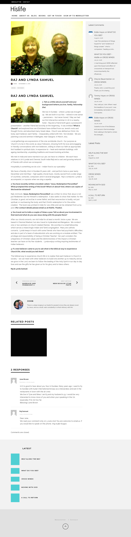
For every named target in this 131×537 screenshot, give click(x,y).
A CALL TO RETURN (97, 195)
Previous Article (29, 281)
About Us (24, 16)
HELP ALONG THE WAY (98, 153)
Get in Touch (55, 16)
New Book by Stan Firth (62, 284)
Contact (26, 2)
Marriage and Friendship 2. (29, 284)
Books (42, 16)
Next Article (66, 281)
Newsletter (16, 2)
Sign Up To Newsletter (76, 16)
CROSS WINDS (108, 57)
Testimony (20, 87)
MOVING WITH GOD (97, 185)
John (15, 83)
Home (14, 16)
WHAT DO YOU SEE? (97, 164)
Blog (34, 16)
